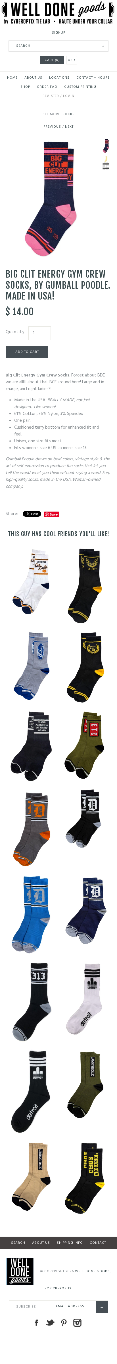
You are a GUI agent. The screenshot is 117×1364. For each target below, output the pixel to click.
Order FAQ (47, 87)
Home (12, 78)
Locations (59, 78)
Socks (68, 114)
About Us (33, 78)
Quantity (15, 332)
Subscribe (26, 1307)
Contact (98, 1243)
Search (18, 1243)
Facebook (36, 1322)
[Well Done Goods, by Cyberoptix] (58, 4)
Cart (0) (52, 60)
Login (68, 96)
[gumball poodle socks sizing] (106, 163)
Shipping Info (70, 1243)
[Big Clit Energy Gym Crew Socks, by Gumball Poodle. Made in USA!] (50, 142)
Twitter (50, 1322)
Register (51, 96)
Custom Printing (80, 87)
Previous (52, 127)
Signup (58, 33)
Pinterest (63, 1322)
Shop (25, 87)
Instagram (77, 1322)
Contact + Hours (93, 78)
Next (69, 127)
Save (54, 514)
